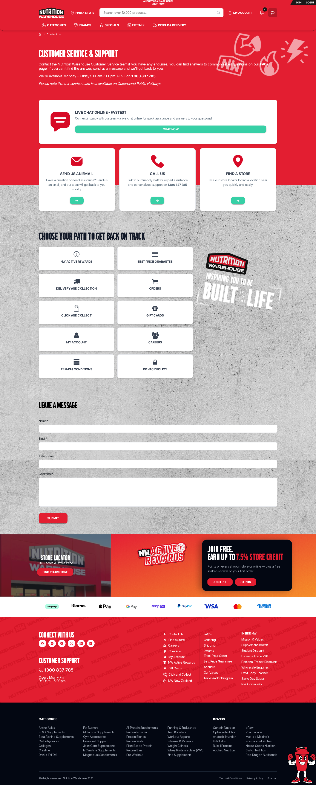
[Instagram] (52, 643)
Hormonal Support (95, 741)
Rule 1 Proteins (222, 746)
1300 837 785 (59, 670)
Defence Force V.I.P (254, 656)
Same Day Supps (252, 678)
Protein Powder (136, 732)
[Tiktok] (91, 643)
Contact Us (176, 634)
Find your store (55, 572)
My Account (176, 657)
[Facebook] (42, 643)
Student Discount (252, 650)
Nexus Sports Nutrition (260, 746)
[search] (219, 12)
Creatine (44, 750)
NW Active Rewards (181, 662)
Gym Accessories (94, 736)
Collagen (45, 746)
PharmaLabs (254, 732)
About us (210, 667)
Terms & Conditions (230, 778)
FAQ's (208, 634)
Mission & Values (252, 639)
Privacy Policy (255, 778)
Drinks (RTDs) (48, 755)
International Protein (259, 741)
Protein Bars (134, 750)
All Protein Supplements (142, 727)
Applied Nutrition (224, 750)
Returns (209, 651)
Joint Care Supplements (99, 746)
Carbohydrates (49, 741)
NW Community (251, 684)
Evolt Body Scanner (254, 673)
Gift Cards (175, 668)
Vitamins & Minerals (180, 741)
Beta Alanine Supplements (56, 736)
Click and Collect (180, 674)
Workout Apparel (178, 736)
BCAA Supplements (52, 732)
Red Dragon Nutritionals (261, 755)
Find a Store (177, 640)
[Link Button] (77, 200)
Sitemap (272, 778)
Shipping (210, 645)
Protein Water (135, 741)
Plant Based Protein (139, 746)
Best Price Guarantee (218, 661)
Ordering (210, 640)
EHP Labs (219, 741)
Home (40, 34)
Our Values (211, 672)
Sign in (246, 582)
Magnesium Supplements (100, 755)
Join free (220, 582)
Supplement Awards (254, 645)
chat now (171, 129)
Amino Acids (47, 727)
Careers (173, 645)
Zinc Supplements (179, 755)
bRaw (249, 727)
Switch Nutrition (256, 750)
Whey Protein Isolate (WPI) (185, 750)
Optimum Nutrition (224, 732)
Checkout (175, 651)
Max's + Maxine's (258, 736)
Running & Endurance (181, 727)
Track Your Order (215, 655)
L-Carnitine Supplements (99, 750)
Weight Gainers (177, 746)
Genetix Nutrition (224, 727)
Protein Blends (136, 736)
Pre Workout (134, 755)
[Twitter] (71, 643)
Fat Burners (90, 727)
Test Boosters (176, 732)
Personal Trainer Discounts (259, 662)
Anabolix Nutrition (224, 736)
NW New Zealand (180, 681)
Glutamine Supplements (99, 732)
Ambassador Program (218, 678)
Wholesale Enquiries (254, 667)
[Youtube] (62, 643)
